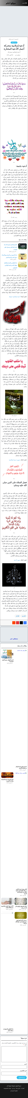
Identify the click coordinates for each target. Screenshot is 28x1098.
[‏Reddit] (13, 622)
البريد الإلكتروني (23, 1070)
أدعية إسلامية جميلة (14, 296)
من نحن (13, 1088)
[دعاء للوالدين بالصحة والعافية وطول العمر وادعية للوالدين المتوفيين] (22, 264)
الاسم (25, 1064)
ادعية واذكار (11, 39)
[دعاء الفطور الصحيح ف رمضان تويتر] (7, 969)
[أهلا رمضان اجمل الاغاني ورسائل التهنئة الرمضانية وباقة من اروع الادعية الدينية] (21, 830)
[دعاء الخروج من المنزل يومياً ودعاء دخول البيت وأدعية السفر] (22, 256)
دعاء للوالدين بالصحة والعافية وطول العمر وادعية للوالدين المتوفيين (10, 265)
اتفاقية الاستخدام (14, 1090)
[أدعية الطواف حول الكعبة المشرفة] (7, 654)
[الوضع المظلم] (17, 3)
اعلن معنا (18, 1088)
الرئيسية (17, 39)
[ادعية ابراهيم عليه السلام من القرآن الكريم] (21, 707)
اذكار (17, 616)
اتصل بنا (22, 1088)
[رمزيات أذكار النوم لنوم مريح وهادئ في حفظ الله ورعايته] (21, 915)
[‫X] (21, 622)
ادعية (23, 616)
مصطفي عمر (17, 55)
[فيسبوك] (25, 622)
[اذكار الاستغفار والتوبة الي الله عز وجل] (21, 901)
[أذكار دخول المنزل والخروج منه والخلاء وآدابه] (7, 901)
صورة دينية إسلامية (14, 460)
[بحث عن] (20, 3)
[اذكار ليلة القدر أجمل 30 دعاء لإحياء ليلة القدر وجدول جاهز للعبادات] (22, 246)
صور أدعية (17, 560)
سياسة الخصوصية (7, 1088)
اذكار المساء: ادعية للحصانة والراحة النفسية (7, 780)
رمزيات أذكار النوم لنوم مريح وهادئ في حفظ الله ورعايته (21, 922)
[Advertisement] (14, 21)
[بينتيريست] (17, 622)
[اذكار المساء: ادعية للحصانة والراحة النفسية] (7, 775)
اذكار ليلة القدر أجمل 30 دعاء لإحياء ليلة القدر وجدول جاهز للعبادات (10, 247)
